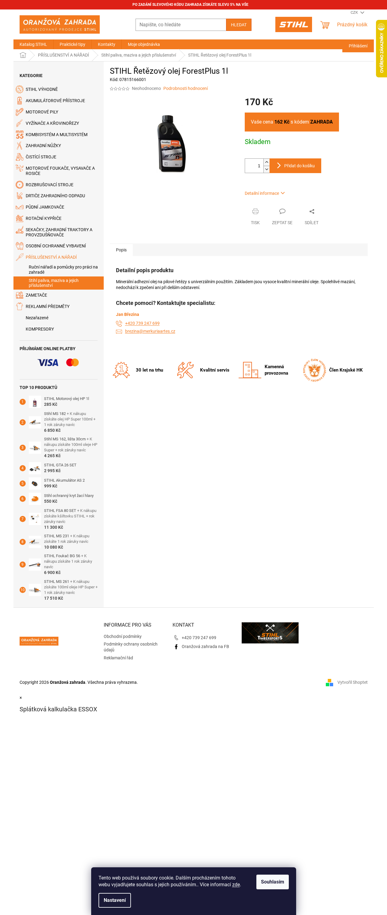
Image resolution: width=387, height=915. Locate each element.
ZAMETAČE (36, 295)
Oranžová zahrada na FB (205, 646)
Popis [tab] (121, 249)
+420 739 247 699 (142, 323)
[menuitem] (33, 44)
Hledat (239, 24)
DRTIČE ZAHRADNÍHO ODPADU (55, 195)
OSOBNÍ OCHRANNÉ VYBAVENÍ (56, 245)
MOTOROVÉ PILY (42, 111)
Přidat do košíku (299, 165)
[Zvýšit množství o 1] (266, 162)
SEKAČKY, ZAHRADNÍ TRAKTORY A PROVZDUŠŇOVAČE (59, 232)
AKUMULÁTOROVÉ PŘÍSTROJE (55, 100)
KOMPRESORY (40, 329)
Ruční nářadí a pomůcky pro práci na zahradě (63, 270)
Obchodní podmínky (123, 636)
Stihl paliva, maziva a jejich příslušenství (54, 283)
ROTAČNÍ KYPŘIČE (43, 218)
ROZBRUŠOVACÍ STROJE (49, 184)
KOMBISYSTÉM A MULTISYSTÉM (56, 134)
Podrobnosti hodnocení (185, 88)
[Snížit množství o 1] (266, 169)
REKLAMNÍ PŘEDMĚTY (47, 306)
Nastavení (115, 900)
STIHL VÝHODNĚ (42, 89)
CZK (355, 12)
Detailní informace (262, 193)
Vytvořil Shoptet (352, 682)
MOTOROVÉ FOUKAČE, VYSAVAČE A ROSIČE (60, 171)
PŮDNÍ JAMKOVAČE (45, 207)
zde (236, 884)
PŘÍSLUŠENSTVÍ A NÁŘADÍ (51, 257)
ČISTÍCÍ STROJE (41, 156)
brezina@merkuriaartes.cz (150, 331)
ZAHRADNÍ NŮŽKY (43, 145)
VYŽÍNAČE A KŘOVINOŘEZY (52, 123)
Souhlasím (272, 882)
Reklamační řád (118, 657)
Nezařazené (37, 317)
